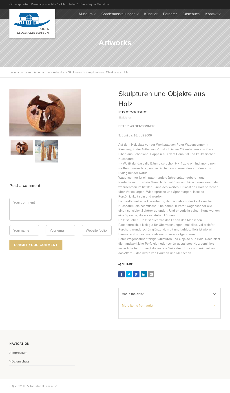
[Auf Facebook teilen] (121, 274)
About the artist (133, 294)
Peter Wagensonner (134, 111)
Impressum (19, 352)
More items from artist (137, 305)
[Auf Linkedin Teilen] (144, 274)
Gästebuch (191, 14)
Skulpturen (125, 117)
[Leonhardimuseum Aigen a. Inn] (32, 23)
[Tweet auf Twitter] (129, 274)
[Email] (151, 274)
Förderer (170, 14)
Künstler (150, 14)
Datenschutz (20, 361)
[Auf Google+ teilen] (136, 274)
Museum (86, 14)
